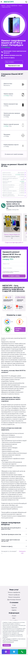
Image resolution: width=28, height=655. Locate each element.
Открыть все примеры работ (13, 242)
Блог (14, 618)
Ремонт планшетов (14, 597)
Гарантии (14, 607)
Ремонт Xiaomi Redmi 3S (12, 234)
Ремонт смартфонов (14, 592)
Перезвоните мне (14, 65)
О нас (14, 605)
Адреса (14, 610)
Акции (14, 615)
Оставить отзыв (18, 329)
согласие (8, 639)
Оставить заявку (14, 276)
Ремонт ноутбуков (14, 595)
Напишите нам (22, 552)
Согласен (6, 645)
